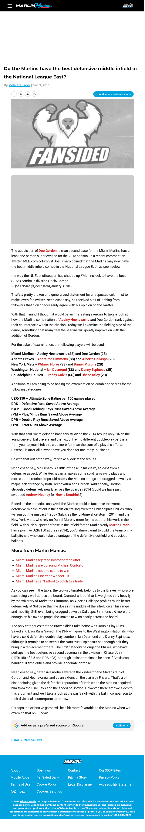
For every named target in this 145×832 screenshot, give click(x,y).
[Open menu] (10, 5)
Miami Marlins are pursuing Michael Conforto (49, 565)
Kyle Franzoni (19, 85)
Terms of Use (21, 784)
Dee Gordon (48, 251)
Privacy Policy (109, 777)
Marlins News (33, 740)
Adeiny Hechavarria (74, 320)
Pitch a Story (77, 777)
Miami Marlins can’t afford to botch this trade (49, 581)
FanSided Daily (48, 777)
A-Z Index (18, 791)
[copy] (34, 94)
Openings (44, 770)
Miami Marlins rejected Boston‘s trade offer (48, 560)
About (15, 770)
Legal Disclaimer (80, 784)
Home (15, 740)
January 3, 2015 (61, 286)
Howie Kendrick (68, 495)
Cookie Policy (47, 784)
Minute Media (28, 801)
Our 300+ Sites (110, 770)
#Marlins (87, 276)
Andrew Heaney (38, 495)
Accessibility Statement (116, 784)
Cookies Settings (49, 791)
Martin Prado (119, 525)
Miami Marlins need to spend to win (42, 571)
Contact (74, 770)
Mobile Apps (20, 777)
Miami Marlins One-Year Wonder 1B (42, 576)
